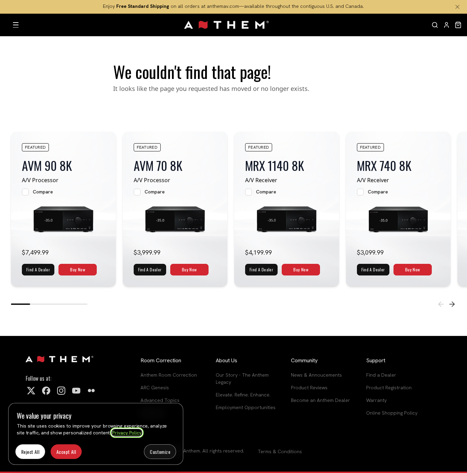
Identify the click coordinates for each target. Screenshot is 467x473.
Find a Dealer (381, 375)
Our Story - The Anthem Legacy (242, 378)
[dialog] (95, 434)
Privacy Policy (127, 433)
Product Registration (389, 387)
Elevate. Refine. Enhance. (243, 395)
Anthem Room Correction (169, 375)
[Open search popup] (434, 24)
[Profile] (446, 24)
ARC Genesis (155, 387)
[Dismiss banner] (457, 6)
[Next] (452, 304)
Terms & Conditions (280, 451)
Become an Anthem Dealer (320, 400)
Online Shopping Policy (391, 413)
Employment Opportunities (246, 407)
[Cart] (458, 24)
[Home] (227, 24)
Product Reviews (309, 387)
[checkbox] (25, 192)
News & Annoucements (316, 375)
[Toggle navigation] (15, 24)
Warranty (376, 400)
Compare (43, 192)
